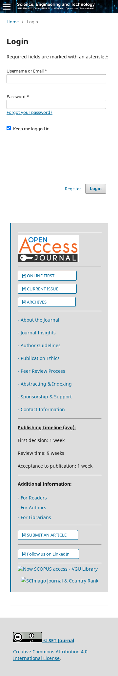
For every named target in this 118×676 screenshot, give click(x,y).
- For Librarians (34, 517)
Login (96, 188)
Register (73, 189)
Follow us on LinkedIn (50, 554)
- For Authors (32, 507)
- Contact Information (41, 409)
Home (13, 22)
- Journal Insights (37, 332)
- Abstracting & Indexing (45, 384)
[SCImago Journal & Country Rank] (59, 581)
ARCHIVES (49, 302)
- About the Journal (38, 320)
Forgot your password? (29, 112)
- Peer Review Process (41, 371)
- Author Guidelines (39, 345)
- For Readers (32, 498)
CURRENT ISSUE (49, 289)
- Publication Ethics (39, 358)
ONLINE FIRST (49, 276)
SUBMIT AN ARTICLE (50, 535)
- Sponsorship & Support (45, 396)
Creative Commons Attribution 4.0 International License (50, 654)
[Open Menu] (6, 6)
